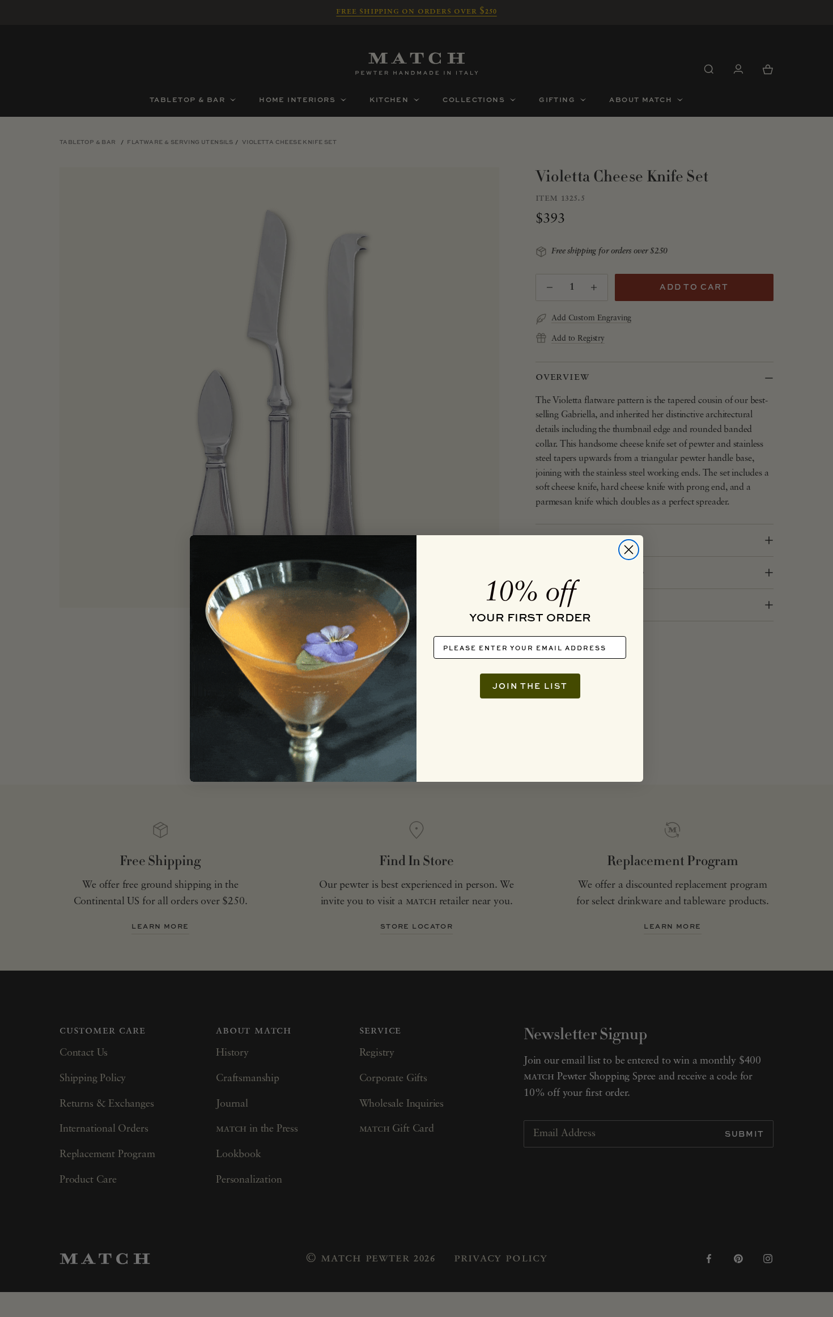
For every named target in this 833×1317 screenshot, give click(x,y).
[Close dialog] (629, 550)
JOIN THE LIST (530, 685)
